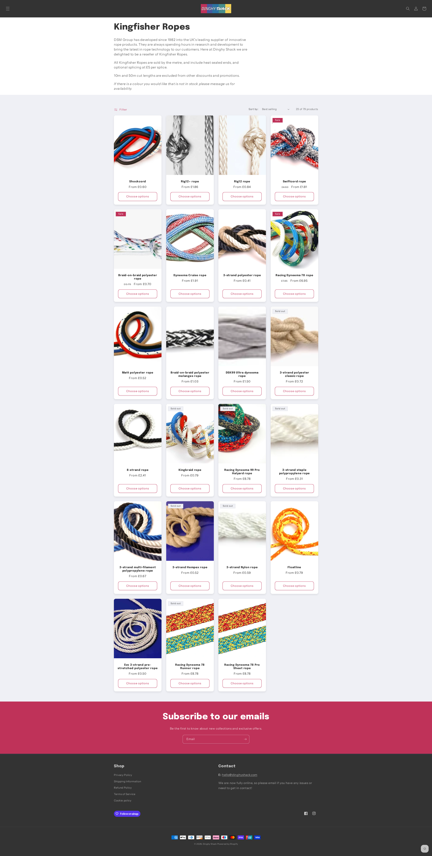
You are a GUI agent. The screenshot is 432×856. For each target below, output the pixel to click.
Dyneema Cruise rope (189, 275)
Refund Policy (123, 787)
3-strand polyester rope (242, 275)
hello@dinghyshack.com (239, 775)
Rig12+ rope (190, 181)
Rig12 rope (242, 181)
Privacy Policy (123, 775)
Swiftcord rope (294, 181)
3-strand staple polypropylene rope (294, 472)
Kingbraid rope (190, 470)
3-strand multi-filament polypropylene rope (137, 569)
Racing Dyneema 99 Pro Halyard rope (242, 472)
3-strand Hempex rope (189, 567)
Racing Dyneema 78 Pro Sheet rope (242, 666)
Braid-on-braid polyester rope (137, 277)
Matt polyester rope (137, 372)
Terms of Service (125, 794)
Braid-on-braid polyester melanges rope (190, 374)
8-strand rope (138, 470)
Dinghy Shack (210, 844)
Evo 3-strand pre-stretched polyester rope (138, 666)
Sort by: (253, 109)
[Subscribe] (245, 739)
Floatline (294, 567)
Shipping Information (127, 781)
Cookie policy (122, 800)
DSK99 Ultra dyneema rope (242, 374)
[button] (8, 9)
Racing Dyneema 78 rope (294, 275)
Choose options (137, 196)
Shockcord (137, 181)
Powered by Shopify (227, 844)
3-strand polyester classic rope (294, 374)
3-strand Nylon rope (242, 567)
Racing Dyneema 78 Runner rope (190, 666)
